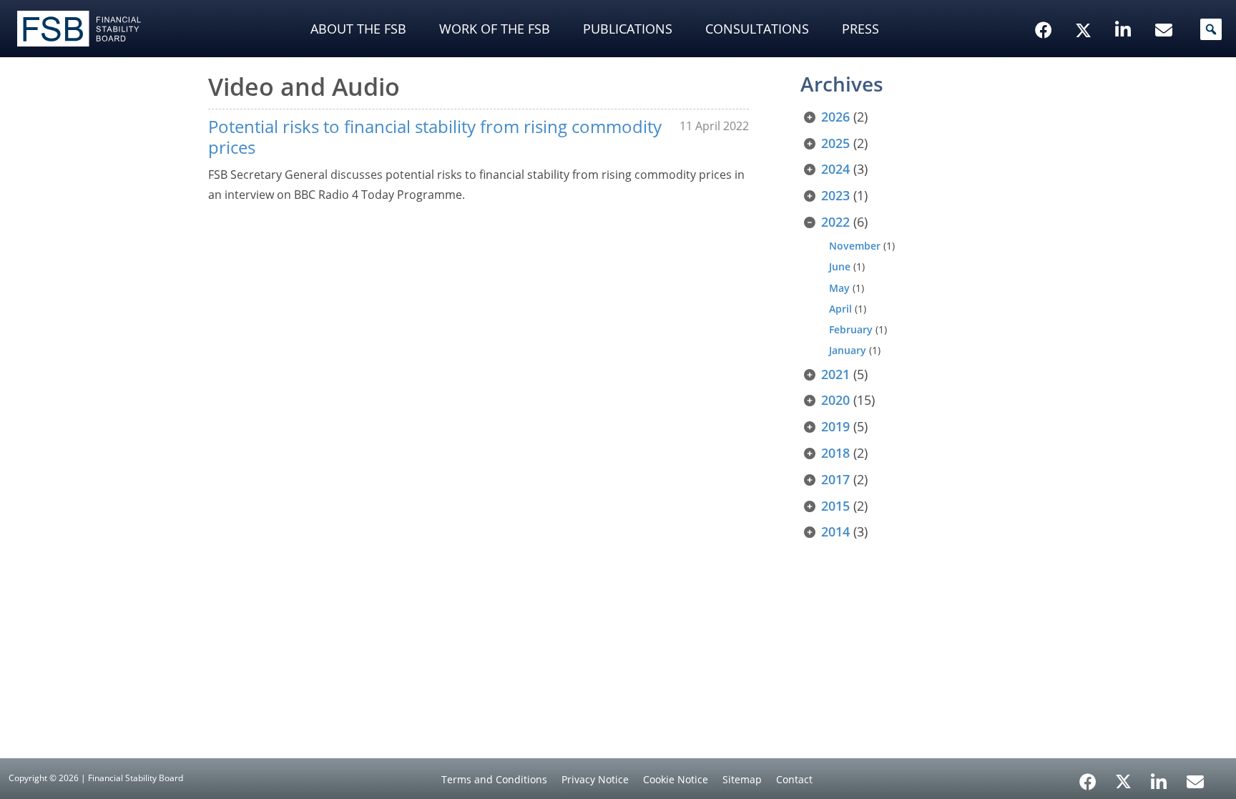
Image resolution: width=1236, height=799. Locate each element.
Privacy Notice (595, 779)
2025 (835, 143)
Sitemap (742, 779)
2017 (835, 479)
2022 (835, 221)
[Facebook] (1088, 777)
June (839, 266)
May (839, 288)
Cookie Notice (675, 779)
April (840, 308)
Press (860, 28)
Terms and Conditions (494, 779)
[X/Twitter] (1085, 8)
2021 (835, 374)
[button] (1211, 29)
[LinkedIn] (1159, 777)
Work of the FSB (494, 28)
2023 (835, 195)
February (851, 329)
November (855, 246)
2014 (835, 531)
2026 (835, 116)
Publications (627, 28)
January (847, 350)
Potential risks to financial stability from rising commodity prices (435, 136)
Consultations (757, 28)
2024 (835, 168)
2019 (835, 426)
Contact (794, 779)
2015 (835, 505)
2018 (835, 452)
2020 (835, 399)
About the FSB (358, 28)
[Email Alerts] (1195, 780)
